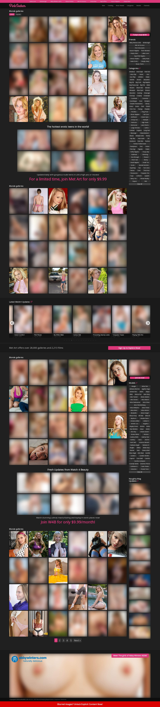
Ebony (147, 104)
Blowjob (132, 90)
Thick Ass (146, 170)
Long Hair (147, 130)
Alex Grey (147, 394)
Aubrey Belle (134, 437)
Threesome (134, 173)
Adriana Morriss (135, 389)
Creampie (147, 96)
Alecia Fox (138, 394)
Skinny (146, 160)
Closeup (132, 96)
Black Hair (140, 88)
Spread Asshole (144, 165)
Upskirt (147, 176)
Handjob (145, 120)
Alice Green (134, 399)
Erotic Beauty (94, 462)
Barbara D (146, 445)
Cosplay (139, 96)
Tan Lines (146, 168)
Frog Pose (145, 112)
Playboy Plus (54, 607)
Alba (131, 394)
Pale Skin (140, 141)
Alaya (147, 391)
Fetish (148, 106)
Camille (147, 453)
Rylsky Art (24, 211)
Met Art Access (82, 1)
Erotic (131, 106)
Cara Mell (140, 458)
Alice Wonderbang (139, 405)
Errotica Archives (95, 382)
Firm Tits (132, 109)
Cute (140, 101)
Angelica (145, 423)
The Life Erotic (35, 237)
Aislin (141, 391)
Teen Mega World (17, 462)
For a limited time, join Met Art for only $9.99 (68, 179)
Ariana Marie (135, 434)
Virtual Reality (144, 178)
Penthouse (94, 607)
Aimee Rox (133, 391)
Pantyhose (133, 146)
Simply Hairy (145, 61)
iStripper (83, 211)
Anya (141, 429)
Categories (130, 5)
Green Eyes (144, 117)
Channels (146, 5)
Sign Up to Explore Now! (129, 348)
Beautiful (146, 80)
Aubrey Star (145, 437)
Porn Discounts (140, 48)
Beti (138, 450)
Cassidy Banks (133, 464)
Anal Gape (140, 72)
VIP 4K (102, 237)
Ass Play (132, 77)
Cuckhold (134, 98)
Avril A (147, 440)
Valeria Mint (113, 264)
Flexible (147, 109)
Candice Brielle (144, 456)
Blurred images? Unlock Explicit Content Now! (79, 704)
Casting (139, 93)
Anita (148, 426)
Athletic (140, 77)
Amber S (146, 421)
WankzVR (63, 580)
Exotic (137, 106)
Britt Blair (141, 453)
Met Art (113, 41)
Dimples (147, 101)
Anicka (142, 426)
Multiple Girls (140, 136)
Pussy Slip (146, 152)
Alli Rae (141, 416)
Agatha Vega (146, 389)
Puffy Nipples (135, 152)
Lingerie (139, 130)
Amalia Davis (113, 407)
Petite (147, 146)
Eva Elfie (102, 119)
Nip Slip (132, 138)
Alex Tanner (134, 397)
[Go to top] (155, 701)
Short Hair (135, 160)
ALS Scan (23, 92)
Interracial (134, 125)
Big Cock (138, 82)
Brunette (132, 93)
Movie (132, 136)
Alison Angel (145, 413)
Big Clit (131, 82)
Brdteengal (43, 1)
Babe (147, 77)
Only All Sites (15, 554)
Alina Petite (145, 408)
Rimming (145, 154)
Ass (148, 74)
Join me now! (139, 378)
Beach (139, 80)
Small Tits (146, 162)
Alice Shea (146, 402)
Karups (63, 66)
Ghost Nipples (135, 114)
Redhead (134, 154)
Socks (133, 165)
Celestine (134, 469)
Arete (148, 429)
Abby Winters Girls (56, 1)
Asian (141, 74)
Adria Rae (145, 386)
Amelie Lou (134, 423)
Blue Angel (132, 453)
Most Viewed (120, 5)
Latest (12, 14)
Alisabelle (134, 413)
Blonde (147, 88)
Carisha (147, 458)
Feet (142, 106)
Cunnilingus (133, 101)
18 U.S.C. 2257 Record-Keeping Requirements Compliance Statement (47, 699)
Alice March (145, 399)
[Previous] (12, 323)
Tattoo (132, 170)
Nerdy (148, 136)
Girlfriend (134, 117)
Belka (138, 448)
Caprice (132, 458)
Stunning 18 (35, 264)
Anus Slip (133, 74)
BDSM (132, 80)
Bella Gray (146, 448)
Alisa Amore (145, 410)
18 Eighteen (54, 211)
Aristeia (146, 434)
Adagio (134, 386)
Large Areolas (135, 128)
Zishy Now (93, 1)
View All (139, 184)
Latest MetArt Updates (19, 302)
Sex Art (33, 94)
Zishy (41, 39)
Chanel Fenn (145, 469)
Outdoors (133, 141)
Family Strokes (75, 554)
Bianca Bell (145, 450)
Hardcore (134, 122)
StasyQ (122, 462)
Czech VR (23, 264)
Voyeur (134, 181)
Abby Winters (114, 119)
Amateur (132, 72)
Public (147, 149)
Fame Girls (23, 237)
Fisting (140, 109)
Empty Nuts (127, 1)
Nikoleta (43, 92)
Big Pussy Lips (133, 85)
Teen (138, 170)
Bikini (148, 85)
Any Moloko (134, 429)
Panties (147, 141)
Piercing (132, 149)
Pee (141, 146)
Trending (110, 5)
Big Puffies (103, 1)
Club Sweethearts (76, 382)
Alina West (134, 410)
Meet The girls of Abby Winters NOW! (130, 655)
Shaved (146, 157)
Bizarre (132, 88)
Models (138, 5)
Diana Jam (14, 237)
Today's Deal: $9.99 (140, 35)
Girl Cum (146, 114)
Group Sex (134, 120)
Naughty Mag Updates (135, 479)
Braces (147, 90)
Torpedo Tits (145, 173)
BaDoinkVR (114, 409)
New (103, 5)
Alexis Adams (145, 397)
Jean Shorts (145, 125)
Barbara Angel (134, 445)
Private (122, 66)
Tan (139, 168)
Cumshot (145, 98)
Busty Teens (140, 64)
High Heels (145, 122)
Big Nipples (146, 82)
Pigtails (140, 149)
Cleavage (147, 93)
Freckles (133, 112)
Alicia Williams (134, 408)
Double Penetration (136, 104)
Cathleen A (134, 466)
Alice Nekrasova (135, 402)
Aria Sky (133, 432)
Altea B (147, 416)
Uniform (139, 176)
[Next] (148, 323)
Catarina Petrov (145, 464)
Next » (77, 640)
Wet (146, 181)
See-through (135, 157)
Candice (133, 456)
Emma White (34, 580)
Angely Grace (134, 426)
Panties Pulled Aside (139, 144)
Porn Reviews (145, 50)
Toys (131, 176)
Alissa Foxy (133, 416)
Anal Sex (147, 72)
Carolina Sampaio (139, 461)
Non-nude (141, 138)
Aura (121, 39)
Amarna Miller (135, 421)
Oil (148, 138)
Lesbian (132, 130)
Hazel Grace (74, 381)
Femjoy (62, 39)
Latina (146, 128)
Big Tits (142, 85)
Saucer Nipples (115, 1)
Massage (133, 133)
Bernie (132, 450)
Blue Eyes (140, 90)
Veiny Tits (134, 178)
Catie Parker (145, 466)
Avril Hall (133, 442)
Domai (63, 237)
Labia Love (33, 1)
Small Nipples (135, 162)
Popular (18, 14)
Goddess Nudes (55, 409)
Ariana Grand (144, 432)
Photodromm (15, 580)
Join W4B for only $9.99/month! (68, 521)
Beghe (132, 448)
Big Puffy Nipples (139, 56)
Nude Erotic (134, 61)
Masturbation (144, 133)
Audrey (132, 440)
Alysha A (133, 418)
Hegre (102, 92)
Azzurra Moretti (144, 442)
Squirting (132, 168)
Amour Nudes (70, 1)
